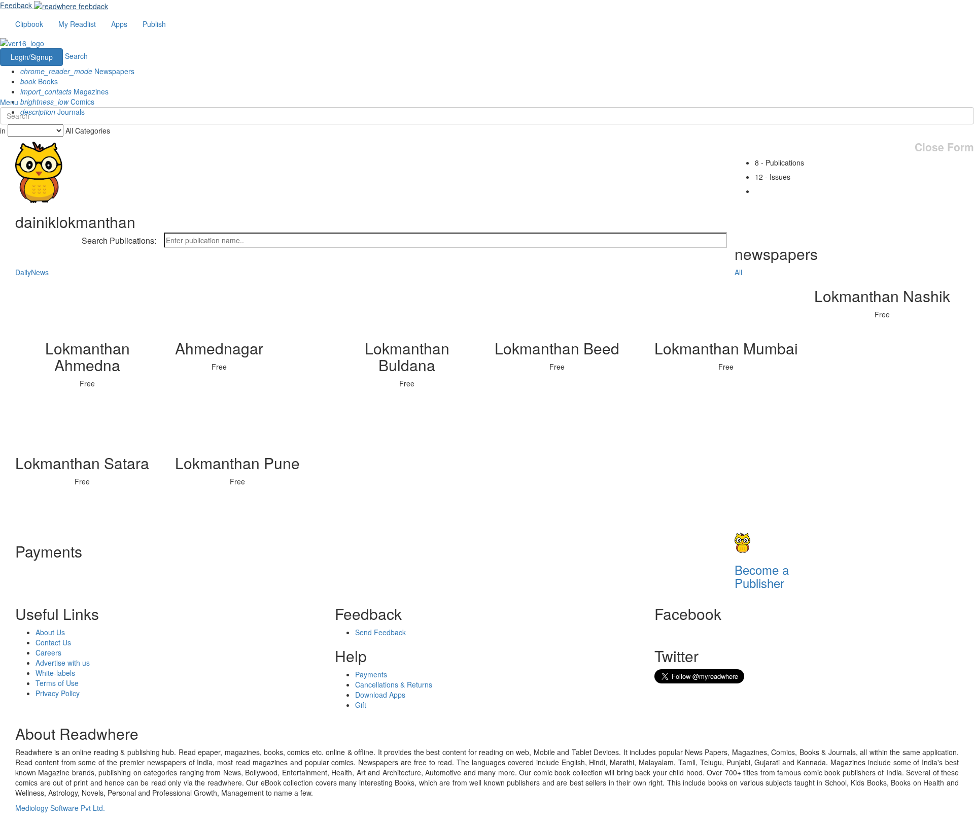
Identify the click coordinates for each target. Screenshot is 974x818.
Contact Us (53, 642)
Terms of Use (57, 683)
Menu (9, 102)
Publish (154, 24)
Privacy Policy (58, 693)
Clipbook (29, 24)
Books (39, 81)
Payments (371, 674)
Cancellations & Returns (393, 684)
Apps (119, 24)
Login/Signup (32, 57)
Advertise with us (63, 663)
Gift (360, 705)
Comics (57, 101)
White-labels (55, 673)
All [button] (738, 272)
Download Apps (380, 695)
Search (76, 56)
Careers (48, 652)
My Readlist (77, 24)
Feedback (16, 5)
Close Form (944, 147)
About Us (50, 632)
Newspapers (77, 71)
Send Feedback (380, 632)
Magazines (64, 91)
